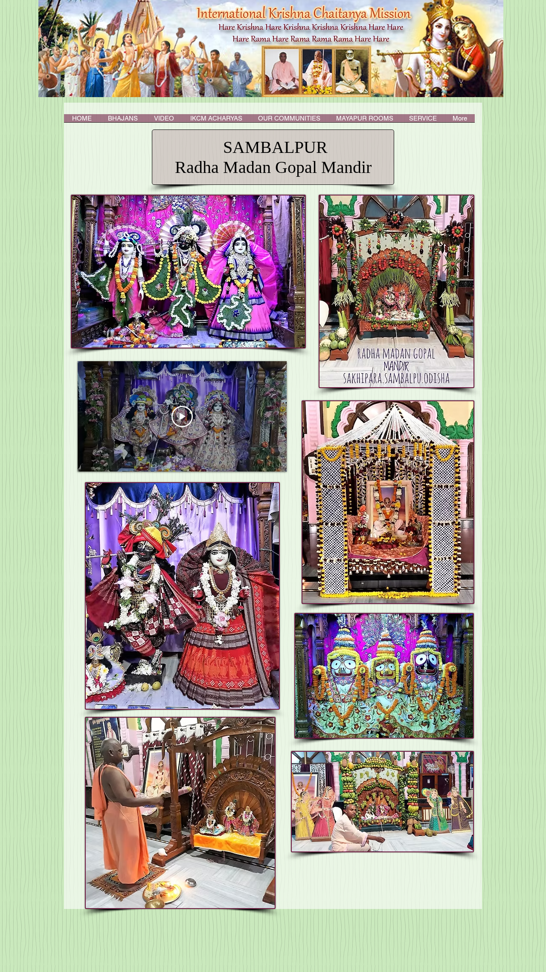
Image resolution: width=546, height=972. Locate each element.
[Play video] (182, 416)
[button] (216, 121)
